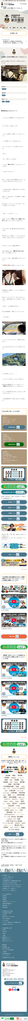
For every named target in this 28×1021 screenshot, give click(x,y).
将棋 (6, 780)
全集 (17, 786)
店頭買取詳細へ (12, 427)
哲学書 (8, 775)
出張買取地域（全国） (7, 928)
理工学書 (17, 784)
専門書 (20, 775)
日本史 (22, 799)
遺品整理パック (6, 905)
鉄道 (22, 801)
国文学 (15, 803)
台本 (4, 788)
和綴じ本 (7, 101)
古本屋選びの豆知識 (7, 912)
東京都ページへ (12, 502)
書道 (14, 775)
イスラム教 (6, 792)
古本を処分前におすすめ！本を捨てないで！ (12, 884)
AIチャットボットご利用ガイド (9, 890)
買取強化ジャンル (6, 937)
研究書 (7, 777)
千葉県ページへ (12, 513)
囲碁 (11, 780)
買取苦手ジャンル (6, 939)
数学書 (22, 782)
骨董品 (5, 825)
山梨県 (3, 95)
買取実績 (4, 944)
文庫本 (23, 786)
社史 (11, 827)
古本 (3, 101)
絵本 (11, 782)
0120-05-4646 (15, 979)
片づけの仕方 (5, 920)
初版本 (12, 810)
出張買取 (4, 895)
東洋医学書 (20, 795)
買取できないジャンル (7, 940)
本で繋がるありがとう (7, 878)
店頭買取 (4, 899)
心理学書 (14, 792)
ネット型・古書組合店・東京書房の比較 (11, 922)
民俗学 (6, 827)
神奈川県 (4, 931)
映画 (9, 784)
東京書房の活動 (6, 947)
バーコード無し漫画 (8, 823)
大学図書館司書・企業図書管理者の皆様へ (12, 880)
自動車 (8, 803)
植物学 (23, 823)
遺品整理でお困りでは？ (7, 924)
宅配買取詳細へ (12, 444)
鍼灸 (5, 797)
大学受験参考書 (9, 786)
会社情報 (4, 946)
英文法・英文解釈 (17, 816)
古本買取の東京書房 (5, 865)
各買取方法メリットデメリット (9, 901)
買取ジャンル (12, 834)
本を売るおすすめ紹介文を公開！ (10, 882)
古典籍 (17, 801)
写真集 (18, 805)
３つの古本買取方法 (7, 894)
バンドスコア (21, 777)
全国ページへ (12, 554)
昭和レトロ (21, 797)
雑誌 (9, 795)
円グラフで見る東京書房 (7, 949)
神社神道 (22, 792)
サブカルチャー (10, 814)
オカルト (20, 812)
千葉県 (3, 935)
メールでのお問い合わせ (12, 983)
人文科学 (22, 803)
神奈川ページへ (12, 507)
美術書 (6, 782)
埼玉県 (3, 933)
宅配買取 (4, 897)
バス (4, 803)
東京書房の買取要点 (7, 903)
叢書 (22, 780)
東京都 (3, 929)
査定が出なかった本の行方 (8, 916)
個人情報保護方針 (6, 953)
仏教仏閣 (12, 790)
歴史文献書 (12, 797)
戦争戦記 (9, 812)
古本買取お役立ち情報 (7, 911)
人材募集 (4, 951)
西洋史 (11, 801)
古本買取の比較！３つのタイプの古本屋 (11, 886)
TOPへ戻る (24, 569)
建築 (22, 827)
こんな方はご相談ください (8, 877)
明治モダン (15, 799)
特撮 (19, 808)
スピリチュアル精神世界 (18, 788)
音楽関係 (13, 777)
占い (9, 788)
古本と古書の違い (6, 918)
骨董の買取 (12, 636)
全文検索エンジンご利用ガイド (9, 888)
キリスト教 (20, 790)
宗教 (6, 790)
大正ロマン (7, 799)
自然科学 (17, 823)
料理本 (16, 782)
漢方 (14, 795)
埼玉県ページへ (12, 518)
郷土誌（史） (19, 825)
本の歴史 (4, 914)
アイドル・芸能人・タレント (9, 808)
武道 (18, 819)
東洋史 (5, 801)
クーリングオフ (6, 955)
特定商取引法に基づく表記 (8, 957)
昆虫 (4, 795)
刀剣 (21, 810)
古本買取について (6, 875)
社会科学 (11, 805)
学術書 (17, 780)
